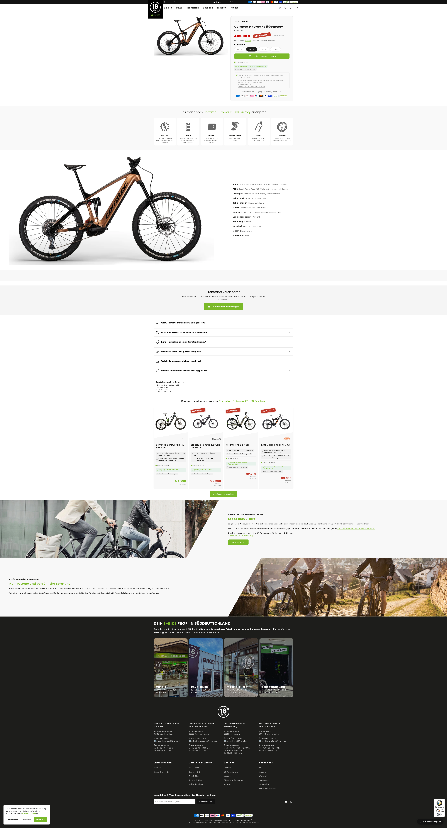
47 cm (265, 50)
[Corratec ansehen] (241, 21)
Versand (248, 41)
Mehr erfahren (238, 542)
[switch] (439, 814)
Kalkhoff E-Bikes (196, 784)
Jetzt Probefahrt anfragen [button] (225, 306)
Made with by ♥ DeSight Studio (240, 820)
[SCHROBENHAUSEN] (276, 667)
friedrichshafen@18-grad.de (274, 741)
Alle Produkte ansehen (223, 494)
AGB (261, 768)
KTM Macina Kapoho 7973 (276, 444)
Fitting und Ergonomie (233, 780)
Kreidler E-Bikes (195, 780)
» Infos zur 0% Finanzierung (240, 535)
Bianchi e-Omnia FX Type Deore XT (205, 446)
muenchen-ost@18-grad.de (168, 741)
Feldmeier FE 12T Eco (238, 444)
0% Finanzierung (231, 772)
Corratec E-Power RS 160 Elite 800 (170, 446)
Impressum (264, 780)
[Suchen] (285, 7)
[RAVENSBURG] (206, 667)
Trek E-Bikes (194, 776)
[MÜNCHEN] (171, 667)
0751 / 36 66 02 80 (235, 738)
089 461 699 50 (162, 738)
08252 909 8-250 (198, 738)
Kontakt (227, 784)
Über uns (228, 768)
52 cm (277, 50)
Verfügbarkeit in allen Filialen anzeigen (251, 87)
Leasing (227, 776)
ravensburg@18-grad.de (237, 741)
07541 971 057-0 (269, 738)
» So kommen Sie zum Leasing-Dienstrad (356, 528)
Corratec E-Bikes (196, 772)
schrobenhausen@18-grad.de (204, 741)
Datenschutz (264, 784)
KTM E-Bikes (194, 768)
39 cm (241, 50)
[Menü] (443, 800)
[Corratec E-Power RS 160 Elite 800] (171, 424)
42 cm (252, 49)
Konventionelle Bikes (162, 772)
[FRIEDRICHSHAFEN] (241, 667)
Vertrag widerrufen (267, 788)
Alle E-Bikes (158, 768)
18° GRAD (205, 820)
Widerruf (263, 776)
